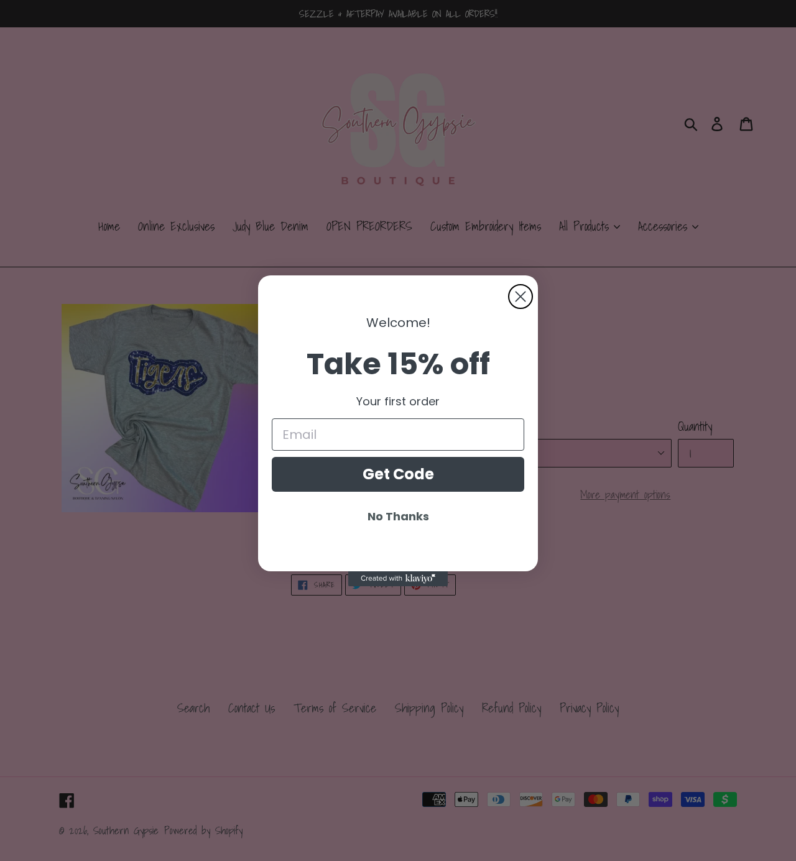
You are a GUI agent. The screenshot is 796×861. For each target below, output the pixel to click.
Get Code (398, 474)
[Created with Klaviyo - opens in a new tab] (398, 578)
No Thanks (398, 516)
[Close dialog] (520, 296)
